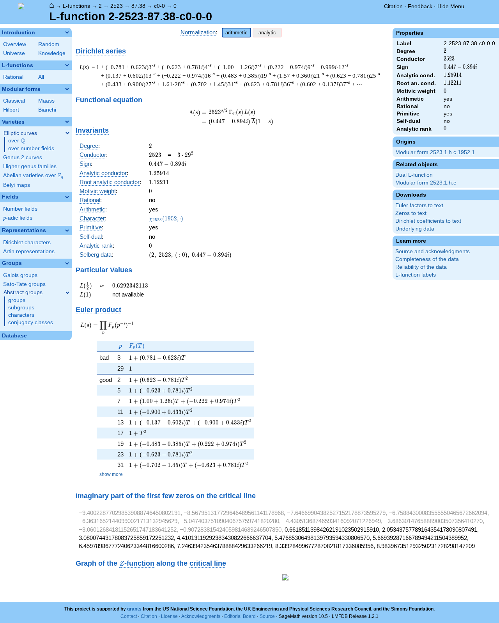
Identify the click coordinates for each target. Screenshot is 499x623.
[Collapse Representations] (67, 230)
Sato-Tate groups (24, 284)
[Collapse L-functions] (67, 65)
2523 (116, 6)
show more (111, 474)
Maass (46, 101)
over (16, 141)
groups (16, 300)
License (169, 616)
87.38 (138, 6)
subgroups (21, 308)
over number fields (31, 148)
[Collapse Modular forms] (67, 89)
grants (134, 609)
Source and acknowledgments (432, 251)
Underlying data (414, 229)
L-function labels (415, 275)
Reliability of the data (421, 267)
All (41, 77)
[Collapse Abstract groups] (67, 292)
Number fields (20, 209)
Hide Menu (450, 6)
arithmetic (236, 32)
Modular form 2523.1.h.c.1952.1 (435, 152)
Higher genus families (30, 166)
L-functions (76, 6)
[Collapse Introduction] (67, 32)
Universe (14, 53)
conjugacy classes (30, 322)
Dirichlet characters (27, 242)
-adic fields (17, 218)
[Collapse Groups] (67, 263)
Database (14, 336)
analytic (267, 32)
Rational (13, 77)
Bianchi (47, 110)
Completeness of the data (427, 259)
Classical (14, 101)
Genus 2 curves (22, 157)
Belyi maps (16, 185)
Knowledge (51, 53)
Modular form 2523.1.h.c (425, 183)
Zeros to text (410, 213)
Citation (393, 6)
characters (21, 315)
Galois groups (20, 275)
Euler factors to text (419, 205)
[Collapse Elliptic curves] (67, 133)
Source (267, 616)
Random (48, 44)
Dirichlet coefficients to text (428, 221)
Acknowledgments (200, 616)
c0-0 (159, 6)
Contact (128, 616)
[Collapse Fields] (67, 197)
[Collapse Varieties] (67, 122)
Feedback (420, 6)
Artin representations (29, 251)
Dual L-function (414, 175)
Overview (14, 44)
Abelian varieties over (33, 175)
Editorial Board (240, 616)
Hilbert (11, 110)
